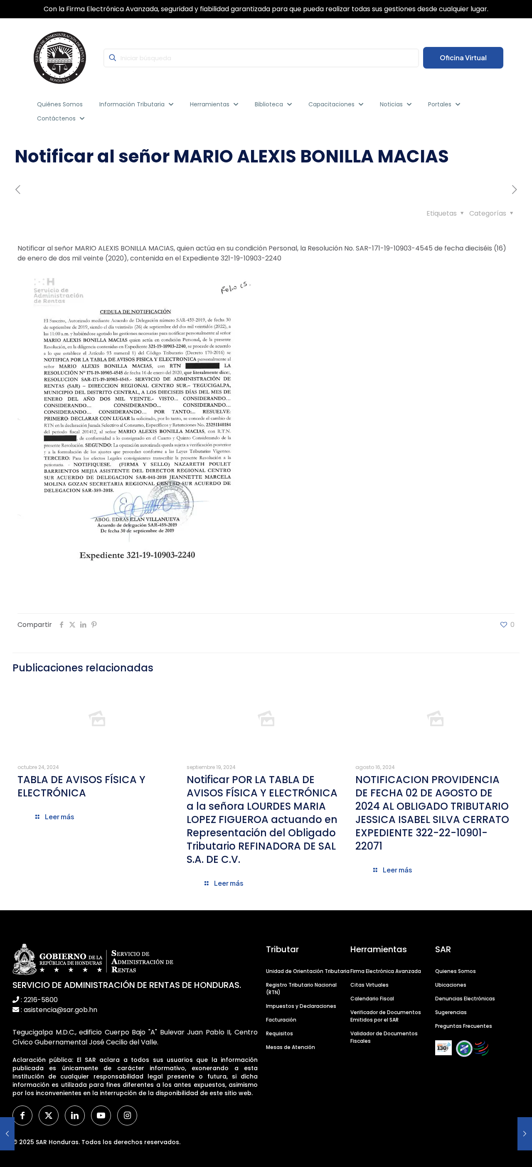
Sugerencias (451, 1012)
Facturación (281, 1019)
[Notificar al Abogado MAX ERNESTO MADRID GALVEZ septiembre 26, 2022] (524, 1133)
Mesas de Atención (290, 1047)
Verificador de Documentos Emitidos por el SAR (385, 1016)
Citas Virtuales (369, 984)
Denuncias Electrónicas (465, 998)
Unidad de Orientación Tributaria (308, 971)
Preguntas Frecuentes (463, 1025)
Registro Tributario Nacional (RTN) (301, 988)
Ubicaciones (450, 984)
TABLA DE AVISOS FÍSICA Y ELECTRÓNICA (81, 786)
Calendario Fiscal (372, 998)
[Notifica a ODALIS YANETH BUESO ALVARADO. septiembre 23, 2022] (7, 1133)
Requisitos (279, 1033)
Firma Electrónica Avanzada (385, 971)
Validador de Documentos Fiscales (384, 1037)
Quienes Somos (455, 971)
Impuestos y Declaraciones (301, 1006)
